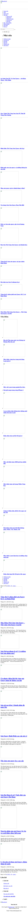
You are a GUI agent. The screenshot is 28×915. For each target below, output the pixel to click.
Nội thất (5, 41)
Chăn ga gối (9, 16)
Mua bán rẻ (6, 888)
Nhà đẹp (8, 21)
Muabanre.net (11, 907)
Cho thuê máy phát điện (9, 896)
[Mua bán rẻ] (4, 1)
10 (11, 585)
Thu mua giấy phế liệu (8, 894)
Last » (14, 585)
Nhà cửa (5, 15)
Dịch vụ (5, 26)
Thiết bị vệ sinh (9, 19)
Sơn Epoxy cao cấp (7, 886)
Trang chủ (5, 11)
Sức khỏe (5, 25)
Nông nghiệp (6, 24)
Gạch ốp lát (9, 20)
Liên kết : (5, 31)
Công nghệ (5, 13)
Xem (4, 12)
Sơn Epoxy (8, 17)
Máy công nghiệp (7, 22)
